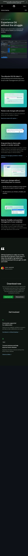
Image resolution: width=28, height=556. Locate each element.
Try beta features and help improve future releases (10, 346)
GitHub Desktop (5, 10)
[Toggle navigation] (2, 6)
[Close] (26, 2)
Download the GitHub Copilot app (14, 2)
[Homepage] (14, 6)
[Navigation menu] (26, 10)
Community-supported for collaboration (9, 324)
